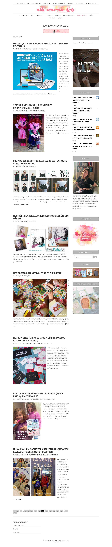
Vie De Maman (22, 15)
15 (50, 511)
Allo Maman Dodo (58, 540)
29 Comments (48, 343)
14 (46, 511)
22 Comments (51, 399)
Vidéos (91, 15)
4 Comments (32, 166)
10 (32, 511)
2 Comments (54, 454)
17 (57, 511)
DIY (32, 15)
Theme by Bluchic (56, 542)
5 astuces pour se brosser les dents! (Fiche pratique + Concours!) (38, 395)
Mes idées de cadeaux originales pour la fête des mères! (41, 217)
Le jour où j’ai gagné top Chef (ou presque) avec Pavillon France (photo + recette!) (40, 450)
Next (15, 512)
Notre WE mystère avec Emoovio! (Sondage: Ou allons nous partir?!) (39, 339)
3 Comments (31, 221)
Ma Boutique (90, 3)
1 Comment (44, 49)
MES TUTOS (85, 63)
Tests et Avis (36, 49)
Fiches (49, 15)
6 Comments (41, 110)
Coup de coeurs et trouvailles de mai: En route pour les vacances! (40, 162)
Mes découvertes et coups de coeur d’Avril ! (38, 273)
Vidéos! (35, 110)
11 (35, 511)
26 (66, 511)
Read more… (52, 94)
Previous (16, 511)
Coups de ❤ (81, 15)
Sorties (57, 15)
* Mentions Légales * (19, 525)
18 (61, 511)
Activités (52, 18)
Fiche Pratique (25, 399)
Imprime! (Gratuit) (59, 3)
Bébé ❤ (60, 18)
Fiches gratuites (34, 399)
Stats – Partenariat (33, 3)
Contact (70, 3)
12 (39, 511)
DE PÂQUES (85, 71)
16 (54, 511)
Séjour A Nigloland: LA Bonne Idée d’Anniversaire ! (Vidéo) (32, 106)
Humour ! (40, 15)
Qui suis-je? (20, 3)
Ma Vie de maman (27, 49)
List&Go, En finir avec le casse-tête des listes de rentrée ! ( (40, 45)
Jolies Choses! (68, 15)
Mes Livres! (80, 3)
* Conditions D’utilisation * (20, 522)
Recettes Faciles (37, 454)
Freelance (46, 3)
